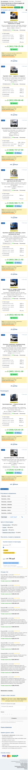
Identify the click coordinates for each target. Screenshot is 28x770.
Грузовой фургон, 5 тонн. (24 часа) (14, 457)
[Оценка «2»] (5, 714)
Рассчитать (17, 7)
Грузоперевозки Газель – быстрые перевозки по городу (14, 22)
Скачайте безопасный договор (8, 55)
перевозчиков (20, 566)
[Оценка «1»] (3, 714)
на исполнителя (8, 56)
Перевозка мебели (6, 524)
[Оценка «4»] (9, 714)
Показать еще (4, 489)
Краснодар (25, 12)
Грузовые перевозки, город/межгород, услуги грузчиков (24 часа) (14, 345)
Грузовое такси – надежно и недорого (14, 76)
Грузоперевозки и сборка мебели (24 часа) (14, 128)
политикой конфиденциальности (8, 722)
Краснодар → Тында (5, 495)
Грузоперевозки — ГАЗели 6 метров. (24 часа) (14, 405)
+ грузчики (5, 550)
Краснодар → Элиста (6, 510)
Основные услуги (6, 30)
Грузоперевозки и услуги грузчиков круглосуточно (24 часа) (14, 180)
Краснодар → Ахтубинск (6, 513)
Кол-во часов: (6, 545)
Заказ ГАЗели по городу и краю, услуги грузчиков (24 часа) (14, 290)
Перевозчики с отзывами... (7, 690)
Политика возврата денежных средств (21, 766)
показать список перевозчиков (11, 562)
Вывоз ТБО (4, 529)
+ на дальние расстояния (8, 552)
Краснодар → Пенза (5, 498)
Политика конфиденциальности (22, 767)
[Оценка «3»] (7, 714)
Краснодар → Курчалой (6, 501)
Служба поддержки (23, 763)
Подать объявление (6, 727)
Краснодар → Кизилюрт (6, 507)
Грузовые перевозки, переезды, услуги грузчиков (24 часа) (14, 233)
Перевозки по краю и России (8, 532)
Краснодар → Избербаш (6, 504)
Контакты (25, 768)
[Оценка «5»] (12, 714)
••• (21, 7)
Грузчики (4, 527)
